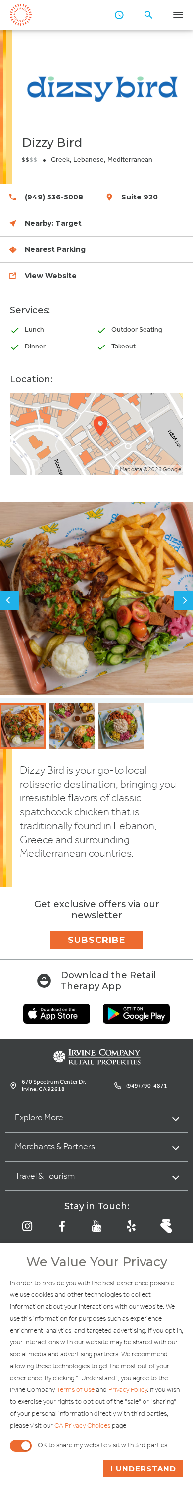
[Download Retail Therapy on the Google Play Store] (136, 1020)
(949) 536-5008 (54, 197)
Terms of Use (75, 1390)
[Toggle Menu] (178, 15)
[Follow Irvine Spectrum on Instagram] (27, 1226)
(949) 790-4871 (146, 1085)
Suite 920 (139, 197)
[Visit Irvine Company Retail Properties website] (97, 1062)
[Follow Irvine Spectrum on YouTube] (96, 1226)
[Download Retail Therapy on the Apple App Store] (56, 1020)
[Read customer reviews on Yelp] (131, 1226)
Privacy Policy (127, 1390)
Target (68, 223)
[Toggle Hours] (119, 15)
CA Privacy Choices (82, 1426)
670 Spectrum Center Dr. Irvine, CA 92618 (54, 1085)
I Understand (143, 1468)
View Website (51, 275)
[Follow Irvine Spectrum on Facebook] (62, 1226)
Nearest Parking (55, 249)
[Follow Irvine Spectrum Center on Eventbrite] (166, 1226)
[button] (9, 600)
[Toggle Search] (148, 15)
